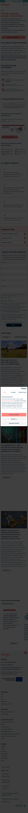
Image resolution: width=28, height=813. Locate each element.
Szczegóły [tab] (13, 392)
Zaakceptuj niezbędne (14, 423)
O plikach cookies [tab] (22, 392)
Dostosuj (13, 418)
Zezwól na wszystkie (14, 414)
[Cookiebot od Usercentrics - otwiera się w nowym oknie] (21, 388)
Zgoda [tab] (4, 392)
